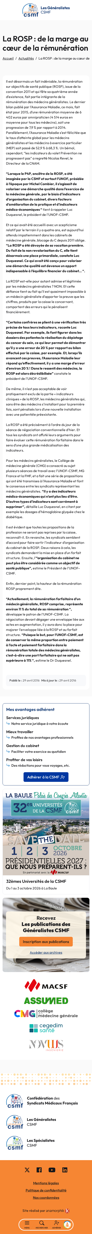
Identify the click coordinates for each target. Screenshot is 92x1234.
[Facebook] (39, 1170)
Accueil (8, 58)
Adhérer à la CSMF (43, 777)
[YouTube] (52, 1170)
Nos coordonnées (46, 1197)
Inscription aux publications (46, 941)
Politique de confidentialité (46, 1190)
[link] (58, 1211)
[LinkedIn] (64, 1170)
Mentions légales (46, 1183)
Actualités (26, 58)
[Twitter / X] (27, 1170)
